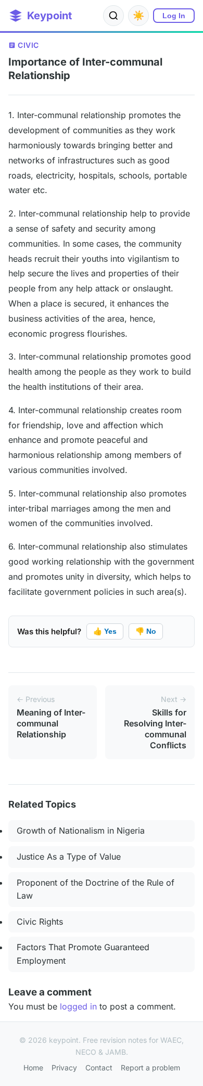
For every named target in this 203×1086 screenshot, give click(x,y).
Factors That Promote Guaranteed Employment (83, 954)
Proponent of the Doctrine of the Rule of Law (95, 889)
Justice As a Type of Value (69, 856)
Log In (173, 15)
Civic (28, 45)
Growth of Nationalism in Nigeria (81, 830)
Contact (98, 1067)
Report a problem (150, 1067)
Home (33, 1067)
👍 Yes (105, 631)
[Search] (113, 15)
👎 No (145, 631)
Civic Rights (40, 921)
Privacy (64, 1067)
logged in (78, 1006)
